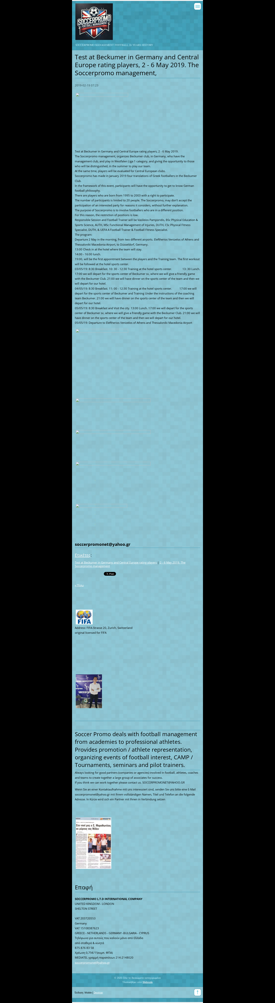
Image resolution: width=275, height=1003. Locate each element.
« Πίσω (79, 585)
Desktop (98, 992)
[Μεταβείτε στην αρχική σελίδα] (125, 23)
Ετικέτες (83, 555)
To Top (197, 992)
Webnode (148, 982)
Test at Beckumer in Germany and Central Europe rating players (116, 562)
